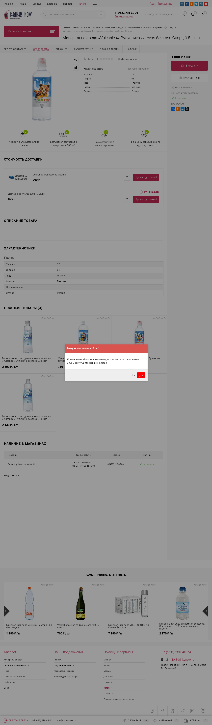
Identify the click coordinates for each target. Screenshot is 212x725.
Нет (133, 375)
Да (141, 375)
